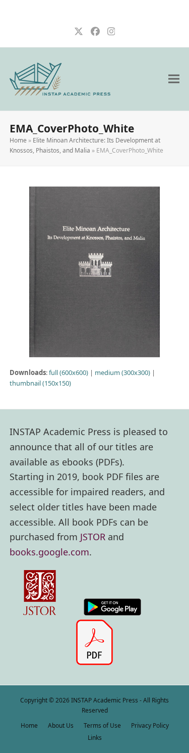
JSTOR (92, 537)
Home (18, 140)
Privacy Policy (150, 725)
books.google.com (49, 552)
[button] (173, 79)
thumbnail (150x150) (40, 383)
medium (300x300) (122, 372)
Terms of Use (102, 725)
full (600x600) (68, 372)
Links (95, 737)
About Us (61, 725)
